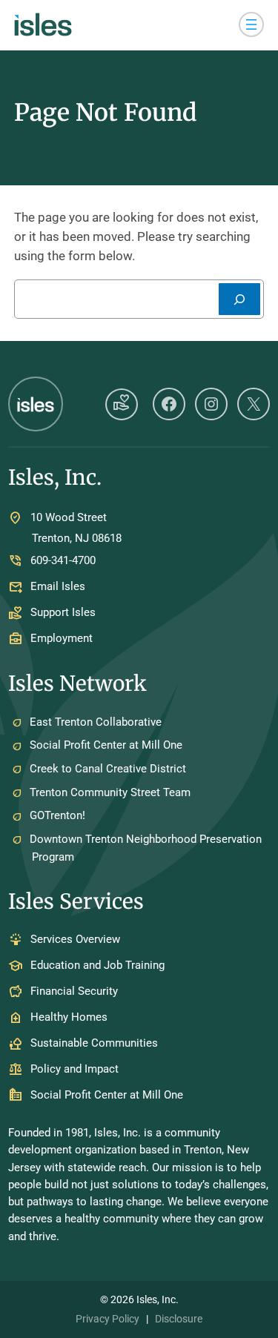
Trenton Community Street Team (110, 792)
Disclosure (178, 1319)
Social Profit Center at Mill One (106, 745)
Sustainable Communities (94, 1043)
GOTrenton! (57, 815)
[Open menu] (251, 24)
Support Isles (63, 613)
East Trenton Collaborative (96, 722)
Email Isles (57, 587)
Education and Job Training (97, 966)
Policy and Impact (74, 1069)
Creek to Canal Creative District (108, 768)
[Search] (239, 299)
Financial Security (74, 991)
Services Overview (75, 940)
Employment (61, 639)
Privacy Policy (107, 1319)
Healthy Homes (68, 1017)
